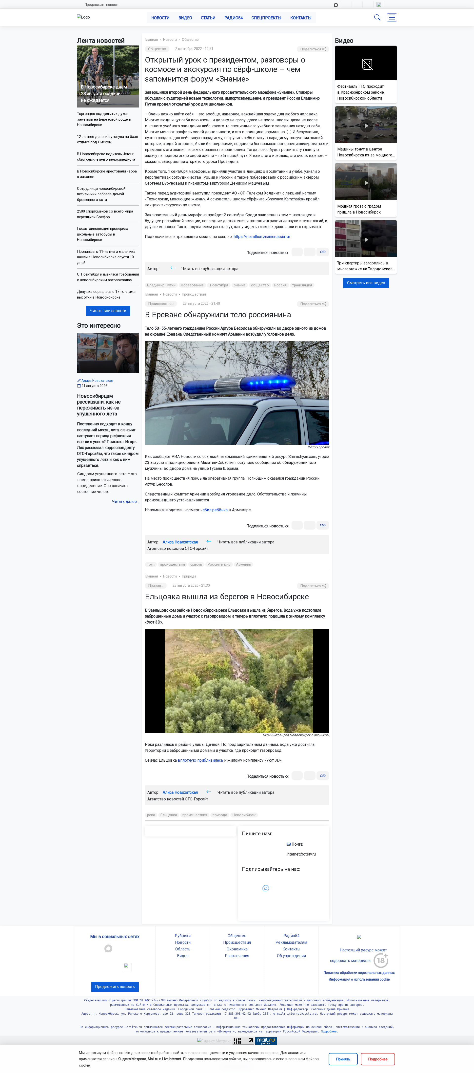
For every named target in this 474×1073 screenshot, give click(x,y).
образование (192, 285)
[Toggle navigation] (392, 17)
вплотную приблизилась (200, 760)
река (151, 815)
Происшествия (194, 294)
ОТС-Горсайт (196, 548)
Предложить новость (102, 5)
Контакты (301, 18)
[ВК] (297, 252)
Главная (151, 40)
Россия (280, 285)
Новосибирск (244, 815)
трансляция (302, 285)
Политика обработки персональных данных (359, 973)
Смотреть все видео (366, 282)
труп (151, 564)
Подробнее (378, 1059)
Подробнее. (328, 1031)
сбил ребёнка (215, 510)
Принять (343, 1059)
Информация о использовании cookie (359, 979)
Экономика (237, 949)
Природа (189, 576)
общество (260, 285)
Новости (160, 18)
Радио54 (233, 18)
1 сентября (218, 285)
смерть (196, 564)
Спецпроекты (266, 18)
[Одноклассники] (310, 252)
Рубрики (183, 935)
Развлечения (237, 955)
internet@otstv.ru (301, 854)
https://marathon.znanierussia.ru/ (262, 236)
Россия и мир (219, 564)
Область (182, 949)
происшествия (172, 564)
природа (220, 815)
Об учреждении (291, 955)
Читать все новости (108, 310)
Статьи (208, 18)
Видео (185, 18)
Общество (190, 40)
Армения (243, 564)
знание (240, 285)
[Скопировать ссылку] (322, 252)
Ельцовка (168, 815)
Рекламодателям (291, 942)
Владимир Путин (161, 285)
